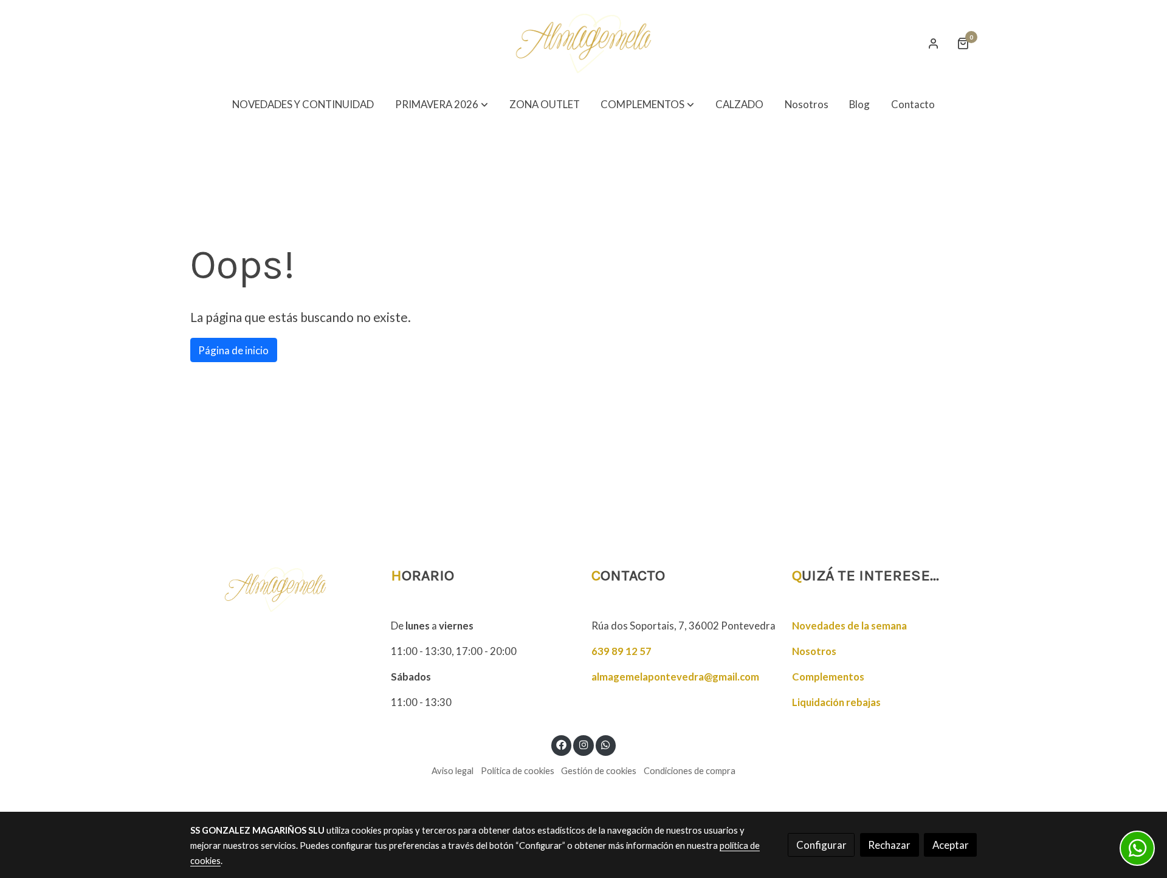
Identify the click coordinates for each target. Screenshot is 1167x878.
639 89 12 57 (621, 651)
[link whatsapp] (606, 744)
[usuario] (933, 43)
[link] (583, 43)
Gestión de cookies (598, 771)
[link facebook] (561, 744)
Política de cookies (517, 771)
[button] (441, 105)
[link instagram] (583, 744)
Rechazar (889, 845)
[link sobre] (282, 589)
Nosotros (814, 651)
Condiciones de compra (689, 771)
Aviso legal (452, 771)
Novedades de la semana (849, 625)
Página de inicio (233, 350)
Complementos (828, 676)
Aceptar (950, 845)
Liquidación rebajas (836, 702)
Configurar (821, 845)
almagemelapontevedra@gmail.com (675, 676)
